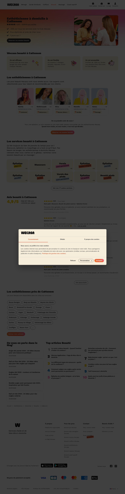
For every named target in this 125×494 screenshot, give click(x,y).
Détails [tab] (62, 239)
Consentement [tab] (33, 239)
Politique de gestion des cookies (54, 253)
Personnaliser (85, 260)
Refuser (73, 260)
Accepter (99, 260)
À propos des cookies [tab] (91, 239)
